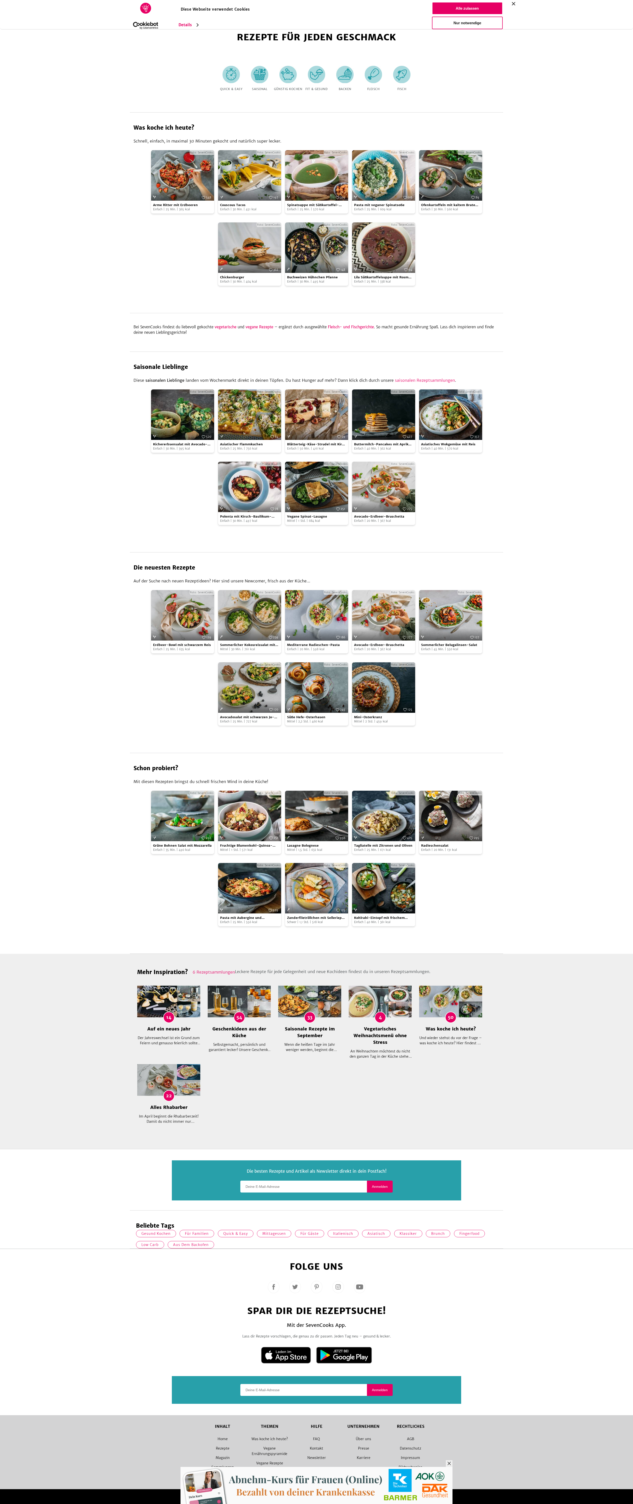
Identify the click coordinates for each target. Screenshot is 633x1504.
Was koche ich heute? (269, 1439)
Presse (363, 1448)
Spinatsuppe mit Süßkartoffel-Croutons (313, 205)
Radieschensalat (435, 845)
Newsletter (316, 1458)
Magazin (223, 1458)
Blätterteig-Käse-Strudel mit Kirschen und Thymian (315, 444)
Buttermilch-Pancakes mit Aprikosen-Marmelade (383, 444)
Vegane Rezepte (269, 1463)
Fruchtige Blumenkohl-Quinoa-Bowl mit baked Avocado (246, 845)
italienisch (343, 1233)
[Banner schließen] (513, 3)
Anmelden (380, 1187)
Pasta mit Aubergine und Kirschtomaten (241, 918)
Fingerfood (469, 1233)
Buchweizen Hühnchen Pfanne (312, 277)
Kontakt (316, 1448)
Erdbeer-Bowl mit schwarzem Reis (182, 645)
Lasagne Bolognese (303, 845)
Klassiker (408, 1233)
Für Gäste (309, 1233)
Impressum (410, 1458)
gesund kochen (156, 1233)
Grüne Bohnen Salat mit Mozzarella (182, 845)
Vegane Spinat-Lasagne (307, 516)
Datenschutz (410, 1448)
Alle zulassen (467, 8)
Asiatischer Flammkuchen (241, 444)
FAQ (316, 1439)
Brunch (438, 1233)
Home (223, 1439)
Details (185, 25)
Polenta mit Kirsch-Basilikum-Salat (245, 516)
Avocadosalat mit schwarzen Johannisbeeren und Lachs (247, 717)
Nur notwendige (467, 23)
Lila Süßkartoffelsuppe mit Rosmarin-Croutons (383, 277)
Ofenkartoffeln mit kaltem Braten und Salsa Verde (449, 205)
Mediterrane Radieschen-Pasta (313, 645)
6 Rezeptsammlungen (214, 972)
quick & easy (235, 1233)
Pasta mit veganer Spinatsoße (379, 205)
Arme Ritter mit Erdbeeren (175, 205)
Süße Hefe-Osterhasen (306, 717)
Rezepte (222, 1448)
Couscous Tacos (233, 205)
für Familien (197, 1233)
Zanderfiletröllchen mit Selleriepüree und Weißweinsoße (316, 918)
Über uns (363, 1439)
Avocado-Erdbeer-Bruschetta (379, 516)
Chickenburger (232, 277)
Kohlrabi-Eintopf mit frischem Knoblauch (379, 918)
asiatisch (376, 1233)
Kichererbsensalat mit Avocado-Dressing (180, 444)
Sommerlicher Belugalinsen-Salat (449, 645)
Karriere (363, 1458)
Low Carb (150, 1244)
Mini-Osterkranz (368, 717)
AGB (410, 1439)
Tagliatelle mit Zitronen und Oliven (383, 845)
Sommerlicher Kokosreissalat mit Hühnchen (247, 645)
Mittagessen (274, 1233)
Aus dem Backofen (191, 1244)
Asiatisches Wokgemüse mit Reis (448, 444)
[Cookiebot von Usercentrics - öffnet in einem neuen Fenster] (145, 25)
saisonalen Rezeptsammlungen (425, 380)
